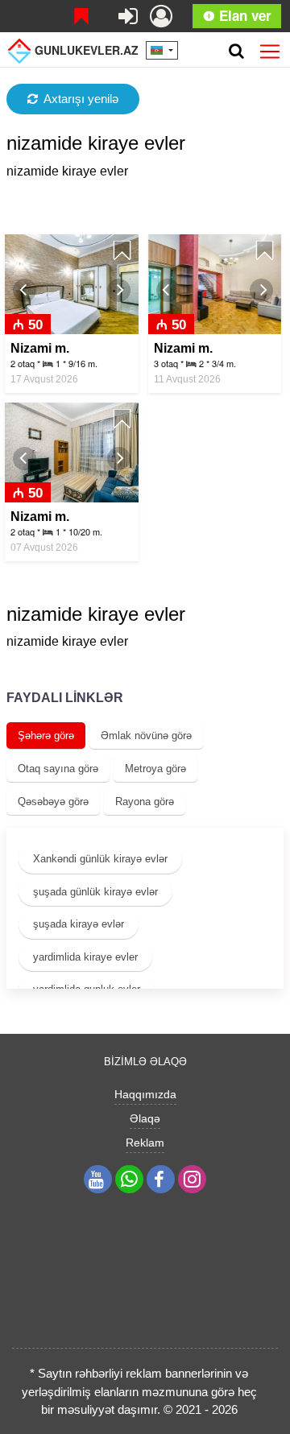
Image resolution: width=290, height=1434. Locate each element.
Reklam (145, 1142)
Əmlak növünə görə (146, 735)
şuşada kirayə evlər (78, 924)
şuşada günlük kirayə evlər (95, 892)
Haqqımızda (145, 1094)
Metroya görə (155, 768)
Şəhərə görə (46, 735)
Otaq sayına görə (58, 768)
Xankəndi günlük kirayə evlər (100, 859)
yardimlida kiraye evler (85, 957)
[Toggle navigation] (270, 48)
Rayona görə (144, 802)
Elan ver (243, 15)
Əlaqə (145, 1118)
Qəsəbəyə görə (53, 802)
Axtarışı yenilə (81, 98)
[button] (24, 290)
